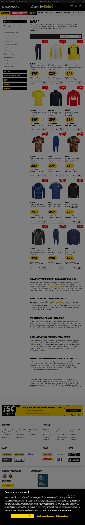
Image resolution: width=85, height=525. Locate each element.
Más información (67, 510)
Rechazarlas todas (62, 516)
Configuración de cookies (45, 516)
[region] (42, 507)
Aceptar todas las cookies (23, 516)
